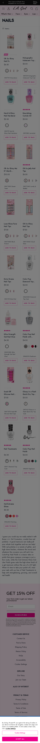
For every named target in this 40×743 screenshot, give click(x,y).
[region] (20, 730)
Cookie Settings (20, 733)
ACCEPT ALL (20, 739)
